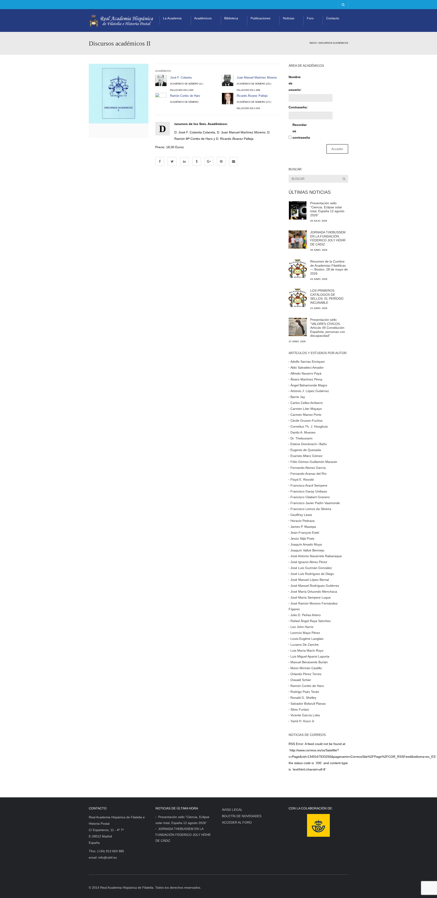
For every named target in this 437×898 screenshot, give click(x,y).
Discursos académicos (333, 43)
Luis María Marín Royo (306, 650)
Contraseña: (297, 107)
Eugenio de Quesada (305, 450)
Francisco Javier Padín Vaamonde (315, 503)
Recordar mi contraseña (300, 131)
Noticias (288, 18)
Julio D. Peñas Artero (305, 615)
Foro (310, 18)
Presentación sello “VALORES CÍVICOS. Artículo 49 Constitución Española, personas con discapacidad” (327, 327)
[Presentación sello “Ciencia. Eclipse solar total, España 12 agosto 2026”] (298, 210)
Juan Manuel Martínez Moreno (257, 77)
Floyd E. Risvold (302, 479)
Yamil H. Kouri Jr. (302, 721)
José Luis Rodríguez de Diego (312, 574)
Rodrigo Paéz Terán (304, 692)
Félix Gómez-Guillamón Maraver (313, 462)
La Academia (172, 18)
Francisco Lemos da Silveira (310, 509)
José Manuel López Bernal (309, 580)
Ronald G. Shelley (303, 697)
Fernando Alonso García (308, 467)
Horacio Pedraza (302, 521)
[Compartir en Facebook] (159, 161)
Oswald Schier (300, 680)
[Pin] (221, 161)
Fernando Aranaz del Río (308, 473)
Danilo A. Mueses (302, 432)
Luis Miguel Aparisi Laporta (309, 656)
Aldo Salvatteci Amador (307, 367)
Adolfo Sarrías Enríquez (307, 361)
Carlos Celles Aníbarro (306, 403)
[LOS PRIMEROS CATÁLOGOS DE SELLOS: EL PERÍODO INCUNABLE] (298, 298)
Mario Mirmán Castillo (306, 668)
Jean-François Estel (304, 532)
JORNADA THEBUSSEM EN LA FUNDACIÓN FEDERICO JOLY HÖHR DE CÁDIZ (328, 238)
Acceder (337, 149)
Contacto (332, 18)
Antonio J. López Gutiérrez (309, 391)
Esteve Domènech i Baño (308, 444)
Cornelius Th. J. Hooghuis (309, 426)
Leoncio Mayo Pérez (305, 633)
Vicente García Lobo (305, 715)
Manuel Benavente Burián (309, 662)
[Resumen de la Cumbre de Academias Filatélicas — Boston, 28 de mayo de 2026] (298, 269)
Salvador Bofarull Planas (308, 703)
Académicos (203, 18)
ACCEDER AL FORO (237, 822)
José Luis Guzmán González (311, 568)
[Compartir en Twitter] (172, 161)
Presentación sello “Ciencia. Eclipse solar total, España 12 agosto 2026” (327, 209)
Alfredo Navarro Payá (305, 373)
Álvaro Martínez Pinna (306, 379)
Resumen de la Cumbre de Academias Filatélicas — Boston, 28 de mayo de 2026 (329, 267)
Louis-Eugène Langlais (306, 638)
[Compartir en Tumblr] (196, 161)
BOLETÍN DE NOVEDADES (241, 816)
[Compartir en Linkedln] (184, 161)
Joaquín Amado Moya (306, 544)
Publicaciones (260, 18)
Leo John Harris (301, 627)
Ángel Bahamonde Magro (308, 385)
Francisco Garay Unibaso (308, 491)
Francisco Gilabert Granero (310, 497)
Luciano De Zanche (304, 644)
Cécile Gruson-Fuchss (306, 420)
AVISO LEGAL (232, 809)
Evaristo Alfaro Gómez (306, 456)
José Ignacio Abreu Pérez (308, 562)
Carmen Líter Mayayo (306, 409)
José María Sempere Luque (310, 597)
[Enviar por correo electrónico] (233, 161)
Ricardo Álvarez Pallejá (252, 95)
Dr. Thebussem (301, 438)
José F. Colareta (181, 77)
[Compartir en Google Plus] (208, 161)
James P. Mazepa (303, 526)
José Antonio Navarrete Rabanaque (316, 556)
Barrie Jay (297, 397)
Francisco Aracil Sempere (308, 485)
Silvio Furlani (299, 709)
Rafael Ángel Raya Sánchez (310, 621)
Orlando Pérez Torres (305, 674)
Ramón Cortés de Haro (185, 95)
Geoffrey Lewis (301, 515)
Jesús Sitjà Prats (302, 538)
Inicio (313, 43)
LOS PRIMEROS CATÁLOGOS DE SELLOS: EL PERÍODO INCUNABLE (326, 296)
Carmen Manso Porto (305, 414)
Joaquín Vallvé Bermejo (307, 550)
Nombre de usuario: (295, 83)
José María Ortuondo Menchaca (313, 591)
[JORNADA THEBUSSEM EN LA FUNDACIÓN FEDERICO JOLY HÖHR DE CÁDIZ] (298, 239)
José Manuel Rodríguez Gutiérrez (314, 585)
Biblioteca (231, 18)
